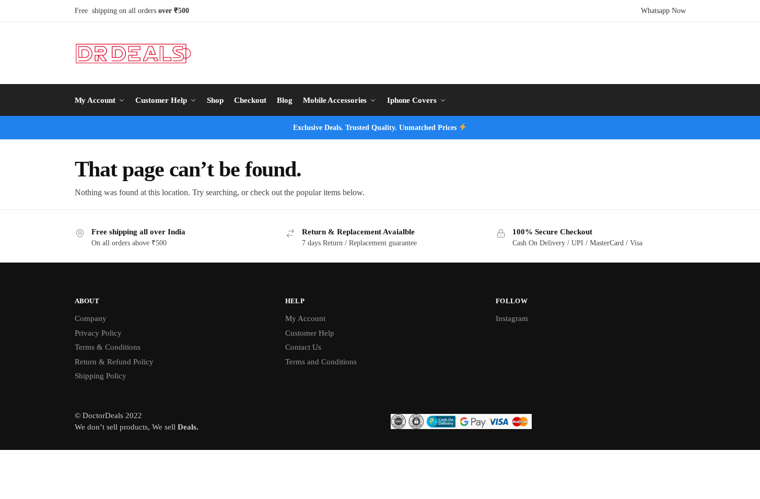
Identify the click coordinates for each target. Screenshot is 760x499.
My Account (305, 318)
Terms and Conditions (321, 362)
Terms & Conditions (108, 347)
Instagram (512, 318)
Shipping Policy (100, 376)
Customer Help (309, 333)
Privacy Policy (98, 333)
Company (91, 318)
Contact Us (303, 347)
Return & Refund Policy (114, 362)
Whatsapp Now (663, 11)
